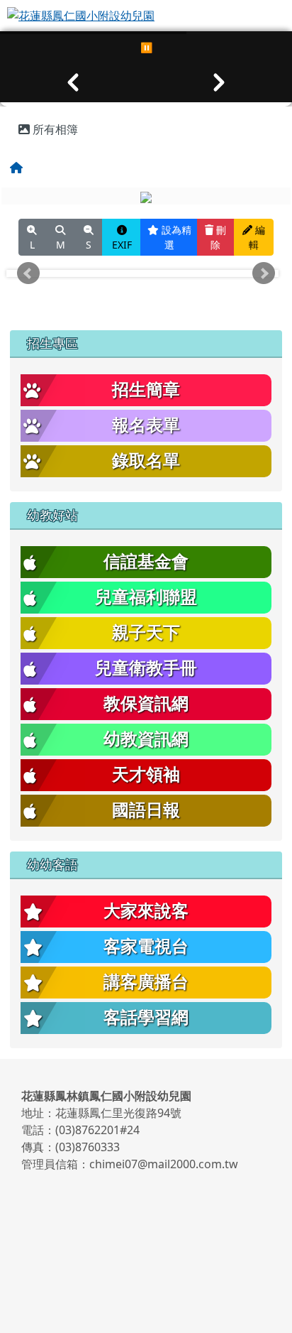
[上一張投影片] (73, 82)
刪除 (218, 237)
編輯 (257, 237)
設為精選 (175, 237)
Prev (28, 273)
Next (263, 273)
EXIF (122, 244)
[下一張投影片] (219, 82)
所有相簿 (54, 129)
